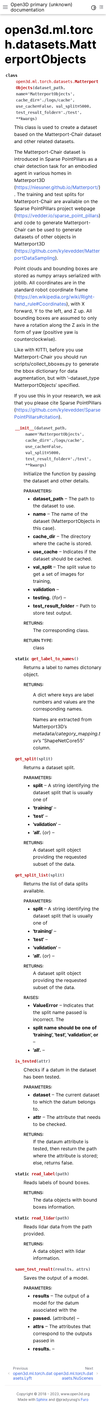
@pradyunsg (66, 1399)
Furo (84, 1399)
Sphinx (42, 1399)
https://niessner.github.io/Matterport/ (57, 187)
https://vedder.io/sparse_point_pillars (57, 215)
